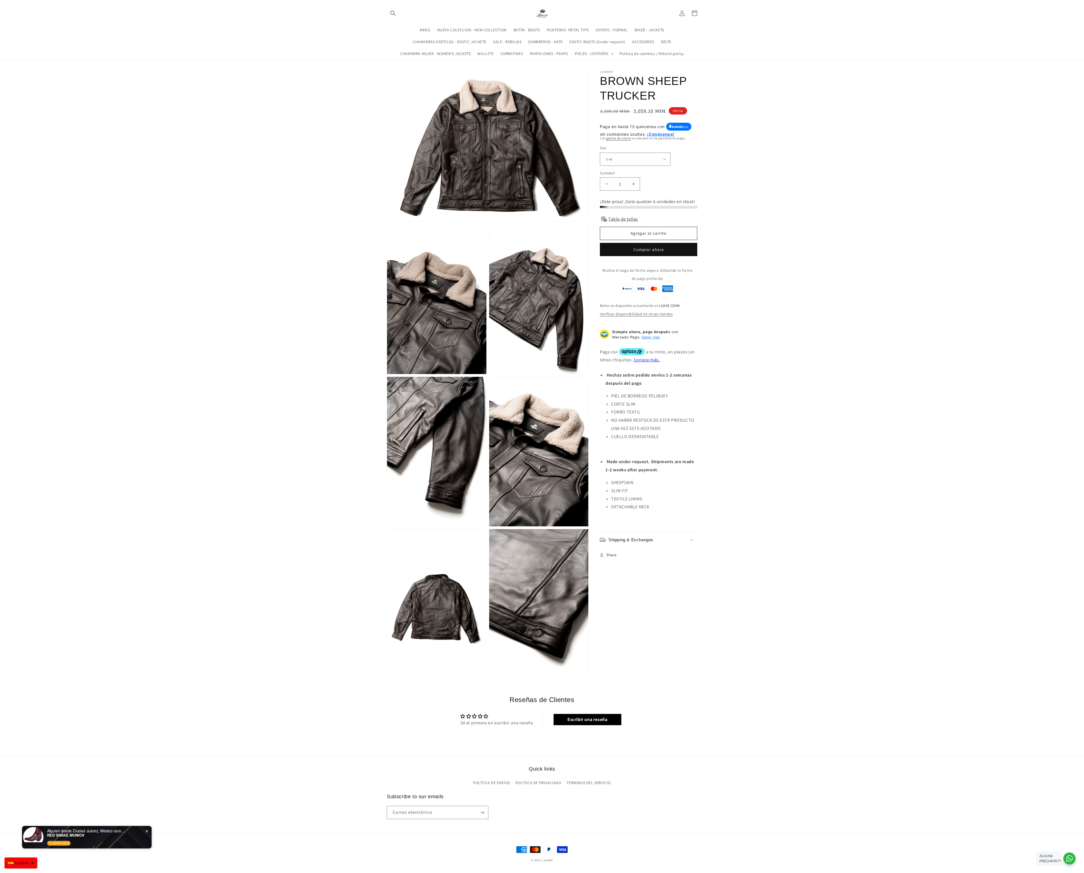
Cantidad (607, 172)
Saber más (651, 337)
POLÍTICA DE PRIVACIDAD (538, 782)
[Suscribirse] (482, 812)
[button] (393, 13)
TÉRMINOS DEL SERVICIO (589, 782)
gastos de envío (618, 138)
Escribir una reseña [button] (587, 719)
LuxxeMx (547, 860)
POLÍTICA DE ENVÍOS (491, 782)
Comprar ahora (648, 249)
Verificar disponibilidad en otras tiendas (636, 313)
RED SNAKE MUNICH (65, 835)
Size (603, 147)
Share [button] (611, 554)
